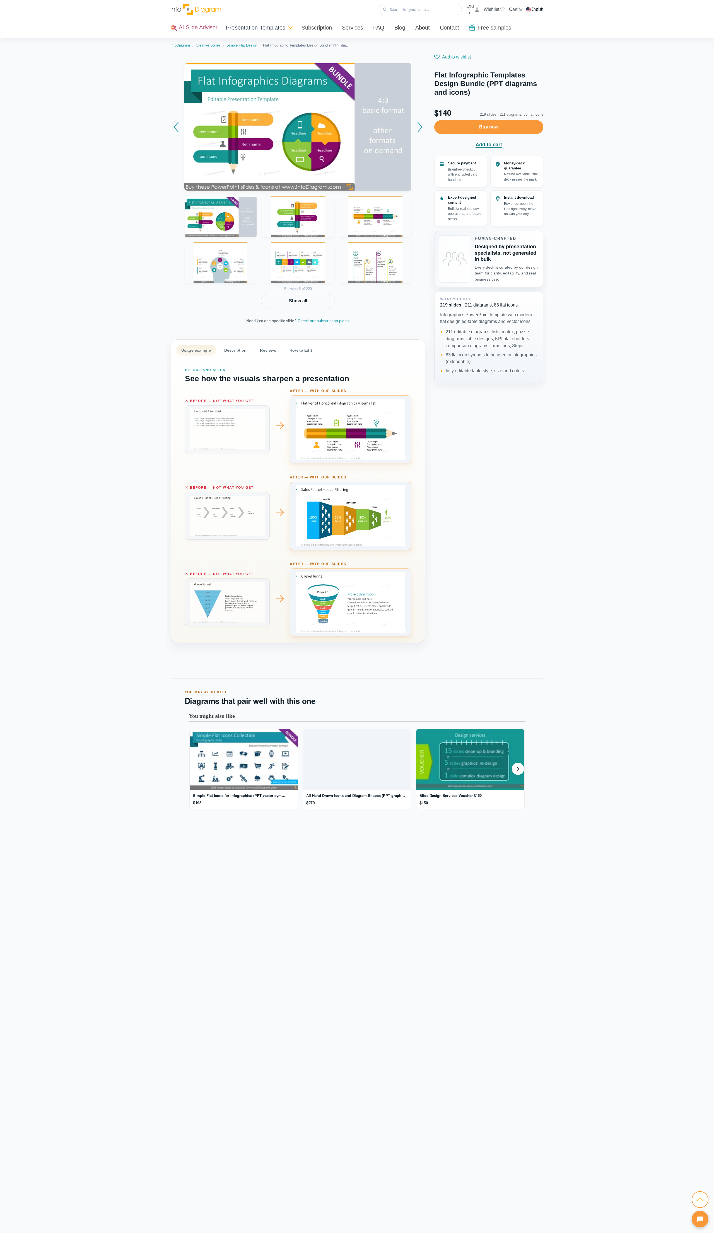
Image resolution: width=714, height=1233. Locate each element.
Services (352, 28)
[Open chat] (700, 1219)
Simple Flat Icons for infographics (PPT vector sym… (238, 795)
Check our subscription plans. (324, 320)
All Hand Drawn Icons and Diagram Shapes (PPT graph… (355, 795)
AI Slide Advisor (197, 27)
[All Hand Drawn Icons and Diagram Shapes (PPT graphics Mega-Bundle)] (356, 759)
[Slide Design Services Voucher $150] (470, 759)
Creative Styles (208, 45)
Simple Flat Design (241, 45)
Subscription (316, 28)
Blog (399, 28)
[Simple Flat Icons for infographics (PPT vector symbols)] (243, 759)
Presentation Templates (255, 28)
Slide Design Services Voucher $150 (450, 795)
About (422, 28)
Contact (449, 28)
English (537, 9)
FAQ (378, 28)
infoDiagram (180, 45)
